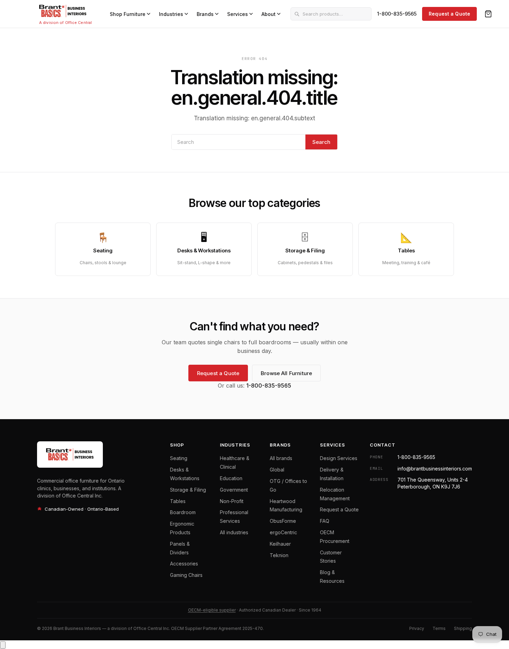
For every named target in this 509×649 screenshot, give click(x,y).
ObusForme (283, 521)
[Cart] (488, 14)
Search (321, 142)
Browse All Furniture (286, 373)
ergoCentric (283, 532)
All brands (281, 458)
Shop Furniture (127, 14)
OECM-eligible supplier (212, 610)
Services (237, 14)
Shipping (463, 628)
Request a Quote (449, 14)
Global (277, 470)
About (268, 14)
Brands (205, 14)
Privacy (416, 628)
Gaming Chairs (186, 575)
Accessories (184, 563)
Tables (178, 501)
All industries (234, 532)
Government (234, 490)
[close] (3, 645)
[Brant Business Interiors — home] (63, 11)
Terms (439, 628)
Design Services (338, 458)
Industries (171, 14)
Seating (178, 458)
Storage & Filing (188, 490)
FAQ (324, 521)
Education (231, 478)
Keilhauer (280, 544)
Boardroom (183, 512)
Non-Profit (231, 501)
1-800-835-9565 (397, 14)
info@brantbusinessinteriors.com (435, 468)
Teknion (279, 555)
